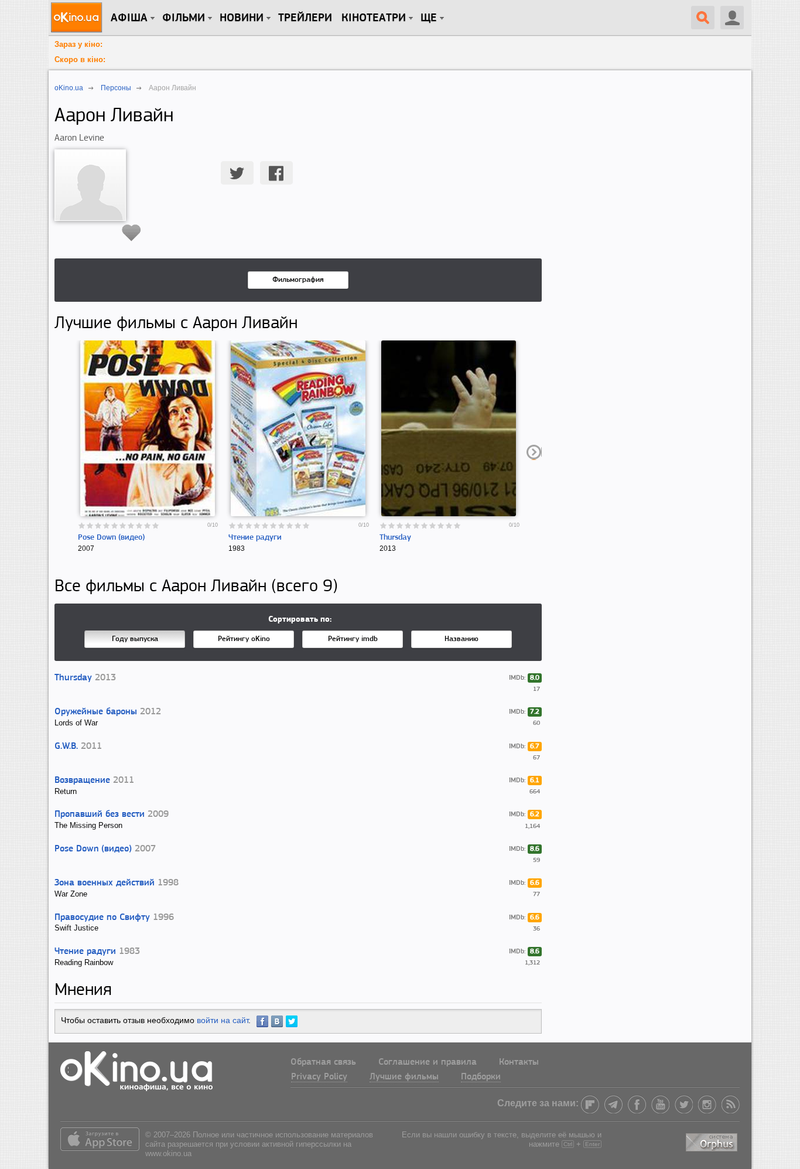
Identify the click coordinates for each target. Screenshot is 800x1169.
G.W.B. (66, 746)
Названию (461, 639)
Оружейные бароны (95, 712)
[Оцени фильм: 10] (156, 526)
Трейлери (305, 18)
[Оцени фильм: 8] (139, 526)
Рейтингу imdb (353, 639)
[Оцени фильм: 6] (123, 526)
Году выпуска (135, 639)
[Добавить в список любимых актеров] (131, 232)
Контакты (519, 1062)
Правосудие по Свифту (102, 917)
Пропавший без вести (99, 814)
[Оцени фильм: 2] (90, 526)
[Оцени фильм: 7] (131, 526)
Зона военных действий (104, 883)
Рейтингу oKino (244, 639)
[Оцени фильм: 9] (147, 526)
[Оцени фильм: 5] (115, 526)
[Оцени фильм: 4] (106, 526)
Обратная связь (323, 1062)
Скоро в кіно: (79, 59)
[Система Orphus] (713, 1140)
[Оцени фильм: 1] (82, 526)
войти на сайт (222, 1020)
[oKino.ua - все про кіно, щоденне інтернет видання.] (78, 17)
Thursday (395, 537)
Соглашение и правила (427, 1062)
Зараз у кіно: (78, 44)
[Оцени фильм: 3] (98, 526)
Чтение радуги (255, 537)
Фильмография (298, 280)
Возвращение (82, 780)
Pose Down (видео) (111, 537)
